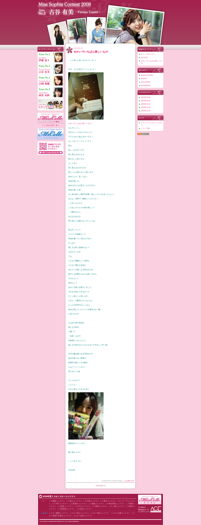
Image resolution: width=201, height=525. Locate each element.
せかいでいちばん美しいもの (91, 51)
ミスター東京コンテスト (100, 513)
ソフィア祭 (145, 128)
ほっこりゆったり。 (149, 54)
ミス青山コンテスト (74, 501)
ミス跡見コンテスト (65, 506)
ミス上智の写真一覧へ (50, 125)
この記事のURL (128, 481)
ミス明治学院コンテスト (115, 504)
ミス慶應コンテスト (57, 501)
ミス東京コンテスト (108, 501)
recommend (145, 85)
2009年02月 (146, 101)
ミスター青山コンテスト (79, 513)
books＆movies (147, 75)
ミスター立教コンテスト (120, 513)
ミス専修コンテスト (100, 506)
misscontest (145, 82)
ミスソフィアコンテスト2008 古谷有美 (100, 22)
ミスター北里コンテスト (83, 516)
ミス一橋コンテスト (117, 506)
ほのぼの (144, 57)
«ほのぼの (99, 486)
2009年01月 (146, 104)
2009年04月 (146, 97)
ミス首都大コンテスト (78, 504)
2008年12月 (146, 107)
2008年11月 (146, 111)
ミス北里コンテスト (84, 509)
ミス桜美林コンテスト (66, 509)
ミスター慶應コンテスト (58, 513)
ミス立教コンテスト (91, 501)
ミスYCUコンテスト (82, 506)
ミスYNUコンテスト (60, 504)
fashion (144, 79)
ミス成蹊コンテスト (96, 504)
